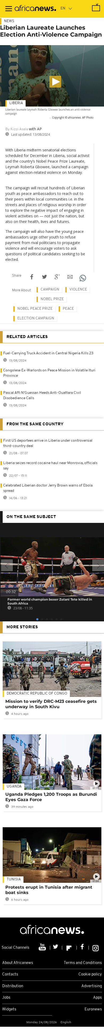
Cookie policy (90, 975)
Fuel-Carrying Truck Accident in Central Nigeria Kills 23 (48, 353)
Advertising (91, 986)
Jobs (6, 998)
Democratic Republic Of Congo (37, 694)
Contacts (10, 975)
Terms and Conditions (83, 963)
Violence (78, 290)
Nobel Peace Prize (35, 309)
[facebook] (83, 948)
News (9, 21)
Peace (68, 309)
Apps (97, 998)
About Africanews (17, 963)
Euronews (93, 1010)
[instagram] (95, 948)
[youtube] (42, 948)
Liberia (16, 103)
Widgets (9, 1010)
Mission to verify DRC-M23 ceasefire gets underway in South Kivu (51, 704)
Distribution (12, 986)
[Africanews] (35, 9)
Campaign (50, 290)
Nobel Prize (52, 299)
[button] (55, 82)
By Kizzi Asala (16, 129)
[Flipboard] (69, 948)
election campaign (35, 318)
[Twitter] (56, 948)
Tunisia (14, 879)
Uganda (14, 787)
